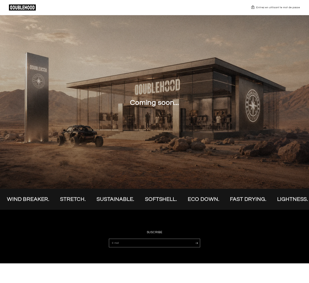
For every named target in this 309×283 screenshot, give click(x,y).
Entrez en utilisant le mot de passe (278, 7)
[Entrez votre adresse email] (196, 243)
